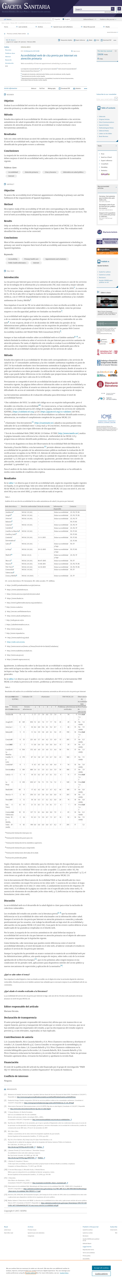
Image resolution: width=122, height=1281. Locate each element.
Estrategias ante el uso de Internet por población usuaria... (107, 206)
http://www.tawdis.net (68, 433)
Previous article (12, 34)
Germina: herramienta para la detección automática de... (107, 198)
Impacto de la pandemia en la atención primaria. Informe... (107, 214)
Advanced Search (109, 12)
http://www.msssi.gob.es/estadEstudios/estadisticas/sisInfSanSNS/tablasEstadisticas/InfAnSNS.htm (46, 1097)
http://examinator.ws (44, 423)
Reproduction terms (88, 1249)
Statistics (104, 170)
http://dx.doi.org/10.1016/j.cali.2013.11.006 (20, 1147)
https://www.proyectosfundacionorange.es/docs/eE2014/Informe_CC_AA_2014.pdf (49, 1103)
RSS (116, 1233)
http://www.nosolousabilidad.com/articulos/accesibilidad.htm (51, 1119)
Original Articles (104, 119)
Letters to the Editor (105, 133)
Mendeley (104, 167)
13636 (103, 54)
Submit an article (104, 275)
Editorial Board (88, 19)
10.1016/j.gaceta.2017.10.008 (31, 51)
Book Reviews (103, 136)
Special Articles (104, 125)
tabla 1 (12, 483)
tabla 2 (12, 679)
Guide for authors (105, 272)
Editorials (102, 116)
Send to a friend (106, 157)
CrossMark (104, 164)
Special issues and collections (36, 1233)
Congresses (31, 1236)
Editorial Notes (104, 131)
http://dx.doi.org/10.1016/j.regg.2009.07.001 (21, 1158)
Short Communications (106, 122)
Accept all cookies (101, 1268)
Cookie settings (31, 1273)
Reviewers (102, 277)
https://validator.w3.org (23, 412)
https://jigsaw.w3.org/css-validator (56, 412)
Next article (22, 34)
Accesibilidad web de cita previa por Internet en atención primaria (34, 23)
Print (102, 154)
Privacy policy (86, 1255)
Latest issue (7, 1230)
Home (3, 23)
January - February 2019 (11, 23)
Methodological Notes (106, 128)
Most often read (8, 1233)
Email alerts (113, 1230)
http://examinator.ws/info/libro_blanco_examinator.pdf (49, 1183)
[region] (61, 1270)
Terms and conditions (89, 1252)
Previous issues (32, 1230)
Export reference (80, 40)
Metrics (9, 19)
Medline (39, 1147)
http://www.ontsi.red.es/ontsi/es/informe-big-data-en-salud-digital (30, 1109)
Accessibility (86, 1258)
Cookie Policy (64, 1273)
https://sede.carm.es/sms (16, 642)
